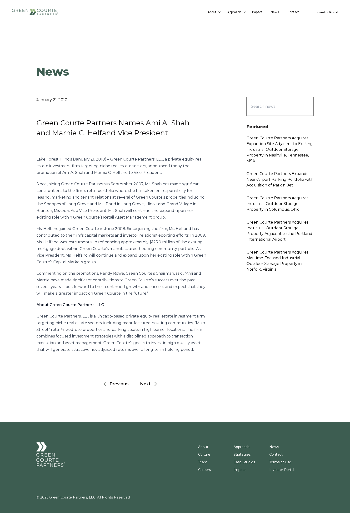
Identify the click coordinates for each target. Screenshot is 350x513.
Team (202, 462)
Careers (204, 470)
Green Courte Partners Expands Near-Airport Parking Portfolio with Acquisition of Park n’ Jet (279, 179)
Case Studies (244, 462)
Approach (234, 12)
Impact (257, 12)
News (275, 12)
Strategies (242, 454)
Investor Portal (327, 12)
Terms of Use (280, 462)
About (212, 12)
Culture (204, 454)
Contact (293, 12)
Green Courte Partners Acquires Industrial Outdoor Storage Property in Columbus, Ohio (277, 204)
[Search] (301, 106)
